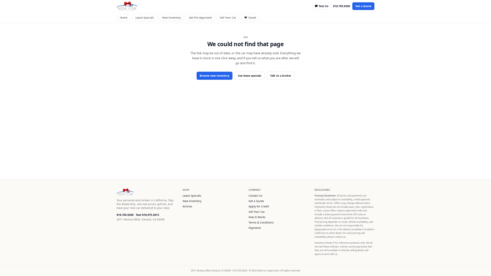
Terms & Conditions (261, 222)
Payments (255, 228)
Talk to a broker (280, 75)
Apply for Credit (259, 206)
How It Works (257, 217)
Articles (187, 206)
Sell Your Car (228, 17)
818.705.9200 (341, 6)
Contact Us (255, 195)
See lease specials (249, 75)
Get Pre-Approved (200, 17)
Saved (252, 17)
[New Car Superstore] (127, 6)
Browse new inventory (214, 75)
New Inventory (171, 17)
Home (123, 17)
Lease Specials (144, 17)
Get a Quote (363, 6)
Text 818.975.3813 (147, 215)
